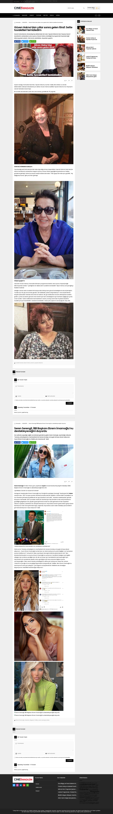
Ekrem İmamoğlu (20, 720)
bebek (92, 783)
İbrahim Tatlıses (95, 802)
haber (96, 788)
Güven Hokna (27, 362)
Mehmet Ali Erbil (92, 793)
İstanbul (87, 803)
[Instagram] (17, 785)
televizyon (88, 799)
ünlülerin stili (89, 802)
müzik (97, 793)
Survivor (93, 797)
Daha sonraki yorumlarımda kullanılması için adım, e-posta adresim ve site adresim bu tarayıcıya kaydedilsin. (43, 400)
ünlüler (48, 720)
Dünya (86, 786)
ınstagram (92, 803)
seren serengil (42, 720)
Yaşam (84, 800)
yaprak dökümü (39, 362)
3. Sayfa (82, 783)
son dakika (94, 796)
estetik (96, 786)
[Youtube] (24, 785)
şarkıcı (97, 803)
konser (81, 792)
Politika (36, 720)
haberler (27, 720)
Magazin (32, 720)
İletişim (38, 791)
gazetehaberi (84, 788)
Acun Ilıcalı (88, 783)
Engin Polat (91, 786)
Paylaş (18, 41)
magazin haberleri (84, 793)
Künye (37, 784)
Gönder (34, 41)
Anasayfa (18, 22)
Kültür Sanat (86, 792)
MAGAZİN (24, 22)
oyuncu (86, 794)
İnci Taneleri (82, 803)
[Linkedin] (20, 785)
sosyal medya (85, 797)
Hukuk (90, 790)
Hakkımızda (39, 787)
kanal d (32, 362)
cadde (95, 783)
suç (84, 799)
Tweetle (26, 41)
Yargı (81, 800)
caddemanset (19, 362)
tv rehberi (95, 799)
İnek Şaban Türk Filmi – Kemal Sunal (35, 1)
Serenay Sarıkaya (83, 796)
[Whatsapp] (27, 785)
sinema (89, 796)
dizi (84, 786)
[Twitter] (14, 785)
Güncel (91, 788)
